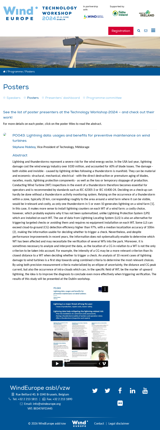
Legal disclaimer (118, 423)
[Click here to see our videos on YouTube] (145, 391)
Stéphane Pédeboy (24, 147)
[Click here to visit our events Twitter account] (107, 391)
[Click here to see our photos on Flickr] (120, 404)
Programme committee (104, 98)
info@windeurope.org (47, 404)
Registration (121, 31)
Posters (33, 98)
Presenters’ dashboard (62, 98)
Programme (15, 71)
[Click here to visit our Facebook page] (120, 391)
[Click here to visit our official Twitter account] (95, 391)
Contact (99, 423)
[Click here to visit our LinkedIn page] (132, 391)
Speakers (13, 98)
